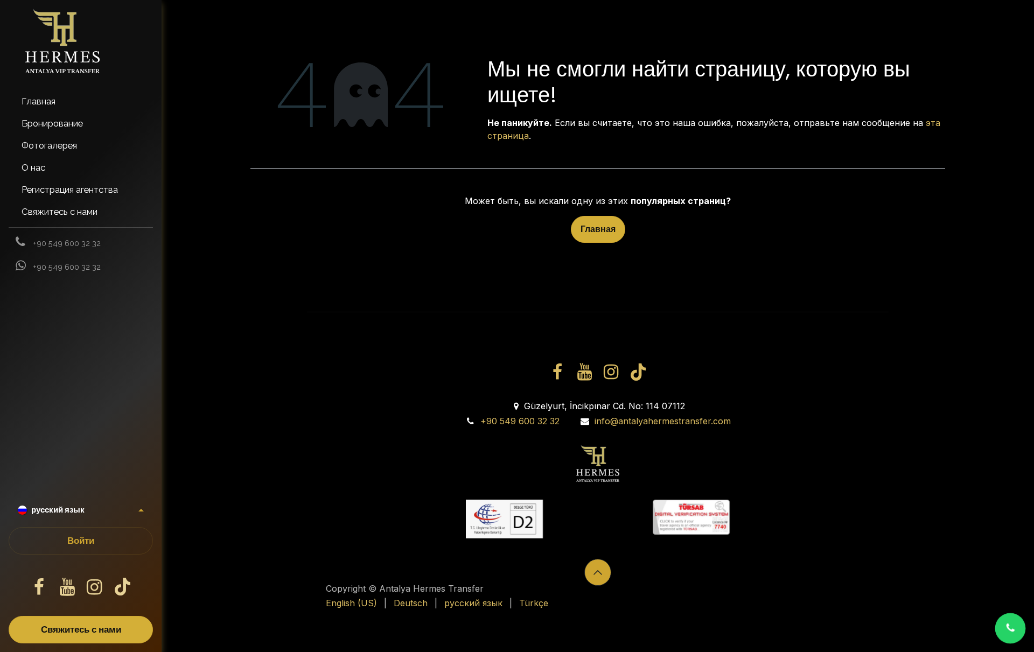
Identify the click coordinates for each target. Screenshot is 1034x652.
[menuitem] (81, 101)
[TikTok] (122, 587)
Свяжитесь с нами (81, 629)
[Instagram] (95, 587)
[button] (597, 572)
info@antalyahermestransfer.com (663, 421)
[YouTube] (67, 587)
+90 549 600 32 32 (520, 421)
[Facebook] (39, 587)
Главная (598, 229)
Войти (80, 541)
